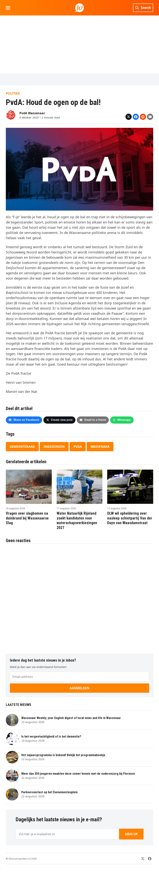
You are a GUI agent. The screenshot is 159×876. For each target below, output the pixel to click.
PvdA (77, 446)
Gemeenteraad (22, 446)
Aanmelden (79, 688)
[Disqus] (79, 596)
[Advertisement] (79, 44)
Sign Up (131, 834)
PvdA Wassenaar (32, 113)
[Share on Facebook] (136, 117)
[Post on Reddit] (143, 117)
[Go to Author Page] (11, 115)
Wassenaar (100, 446)
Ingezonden (54, 446)
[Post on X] (128, 117)
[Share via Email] (150, 117)
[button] (8, 7)
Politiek (13, 93)
